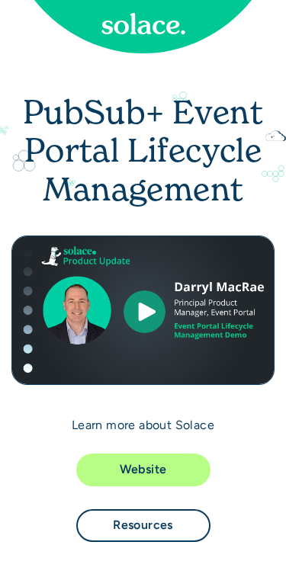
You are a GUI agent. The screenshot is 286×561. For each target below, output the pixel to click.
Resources (143, 525)
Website (143, 469)
